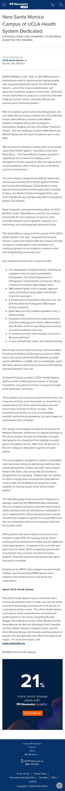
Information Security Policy (22, 777)
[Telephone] (53, 4)
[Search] (61, 4)
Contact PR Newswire (32, 743)
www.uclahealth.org (13, 643)
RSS (53, 777)
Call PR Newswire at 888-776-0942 (33, 763)
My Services (31, 754)
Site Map (43, 777)
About (32, 750)
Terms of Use (23, 773)
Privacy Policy (40, 773)
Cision (38, 786)
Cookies (33, 781)
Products (32, 747)
